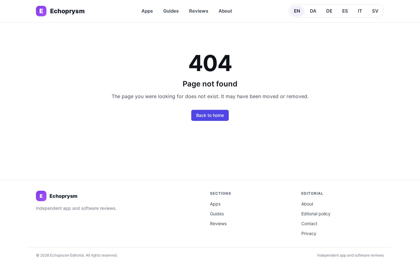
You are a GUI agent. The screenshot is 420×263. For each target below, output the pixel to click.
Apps (147, 11)
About (225, 11)
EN (297, 11)
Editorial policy (316, 213)
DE (329, 11)
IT (360, 11)
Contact (309, 223)
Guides (171, 11)
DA (313, 11)
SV (375, 11)
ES (345, 11)
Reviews (198, 11)
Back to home (210, 115)
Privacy (308, 233)
